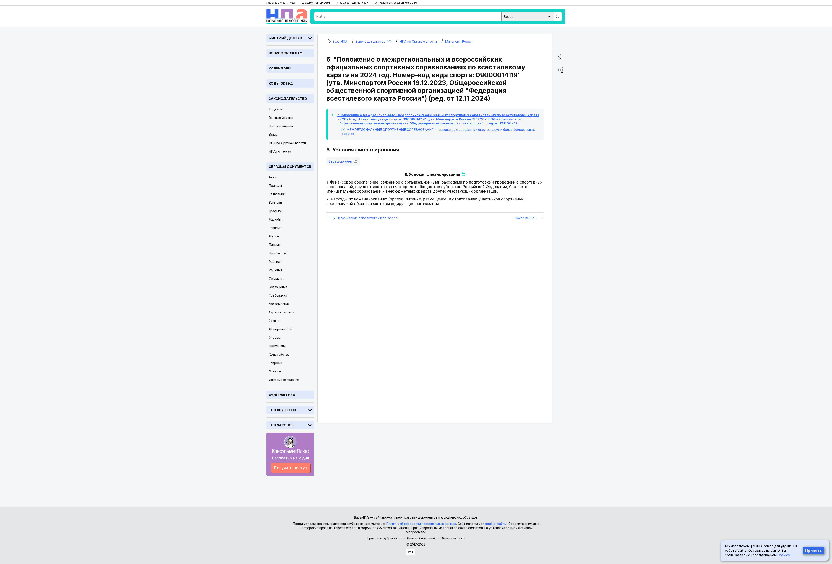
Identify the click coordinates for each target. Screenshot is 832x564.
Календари (280, 68)
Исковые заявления (284, 380)
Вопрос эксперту (285, 53)
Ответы (275, 371)
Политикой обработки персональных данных (421, 524)
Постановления (281, 126)
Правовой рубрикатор (384, 538)
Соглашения (278, 287)
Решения (275, 270)
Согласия (276, 278)
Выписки (275, 202)
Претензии (277, 346)
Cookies (783, 555)
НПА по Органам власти (287, 143)
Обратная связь (453, 538)
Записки (275, 228)
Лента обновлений (421, 538)
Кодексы (276, 109)
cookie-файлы (496, 524)
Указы (273, 134)
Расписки (276, 261)
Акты (273, 177)
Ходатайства (279, 354)
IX (438, 131)
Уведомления (279, 304)
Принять (813, 550)
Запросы (275, 363)
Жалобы (275, 219)
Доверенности (280, 329)
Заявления (277, 194)
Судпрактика (282, 395)
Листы (274, 236)
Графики (275, 211)
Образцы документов (290, 166)
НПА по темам (280, 151)
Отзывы (275, 337)
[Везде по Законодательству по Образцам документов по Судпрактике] (528, 16)
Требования (278, 295)
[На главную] (286, 16)
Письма (275, 245)
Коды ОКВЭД (281, 83)
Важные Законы (281, 118)
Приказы (275, 186)
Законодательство (288, 99)
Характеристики (281, 312)
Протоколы (277, 253)
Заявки (274, 321)
